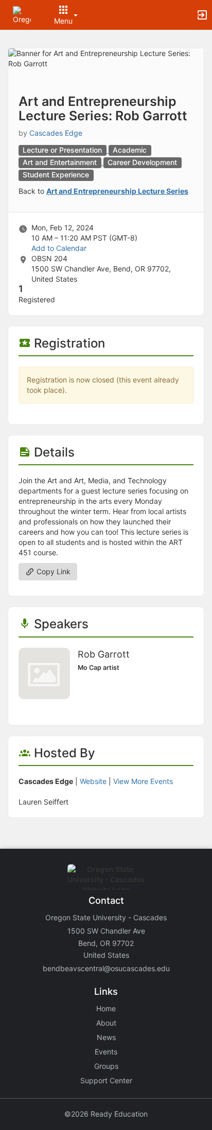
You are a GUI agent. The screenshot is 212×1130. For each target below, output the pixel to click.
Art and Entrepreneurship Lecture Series (117, 191)
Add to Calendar (58, 248)
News (106, 1037)
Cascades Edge (55, 133)
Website (93, 781)
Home (106, 1008)
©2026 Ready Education (106, 1113)
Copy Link (52, 571)
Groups (106, 1066)
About (106, 1022)
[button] (21, 14)
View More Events (143, 781)
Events (106, 1051)
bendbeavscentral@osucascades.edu (106, 968)
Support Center (106, 1080)
